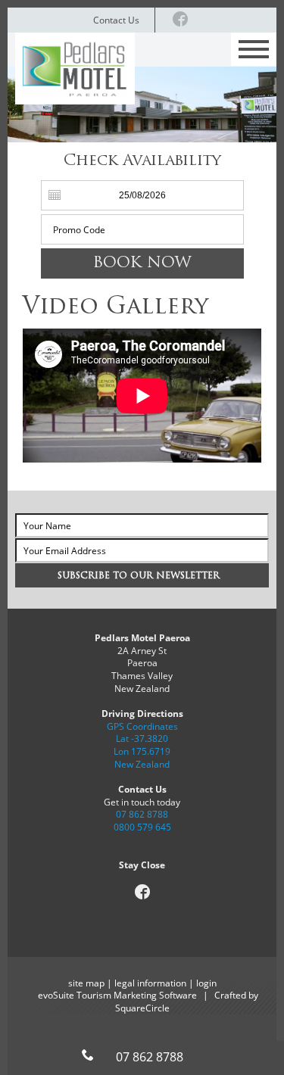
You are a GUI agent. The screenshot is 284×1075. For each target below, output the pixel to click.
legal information (150, 983)
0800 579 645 (142, 827)
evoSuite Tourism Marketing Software (117, 995)
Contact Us (116, 20)
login (206, 983)
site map (86, 983)
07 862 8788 (142, 814)
